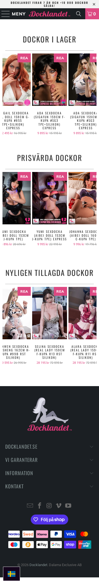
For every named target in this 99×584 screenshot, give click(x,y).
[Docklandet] (49, 13)
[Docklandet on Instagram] (49, 506)
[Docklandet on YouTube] (68, 506)
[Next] (94, 94)
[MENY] (3, 13)
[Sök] (78, 13)
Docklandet (38, 565)
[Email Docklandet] (30, 506)
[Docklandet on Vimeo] (59, 506)
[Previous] (4, 94)
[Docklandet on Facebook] (39, 506)
